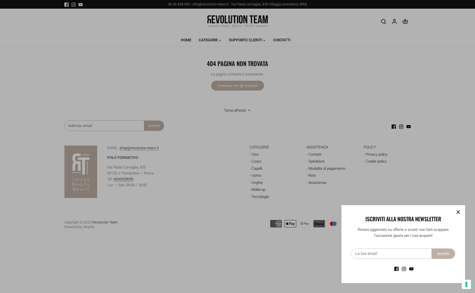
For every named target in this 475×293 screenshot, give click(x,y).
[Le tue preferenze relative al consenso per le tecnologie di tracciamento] (466, 284)
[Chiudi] (458, 212)
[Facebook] (396, 268)
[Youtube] (411, 268)
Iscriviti (443, 253)
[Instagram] (404, 268)
